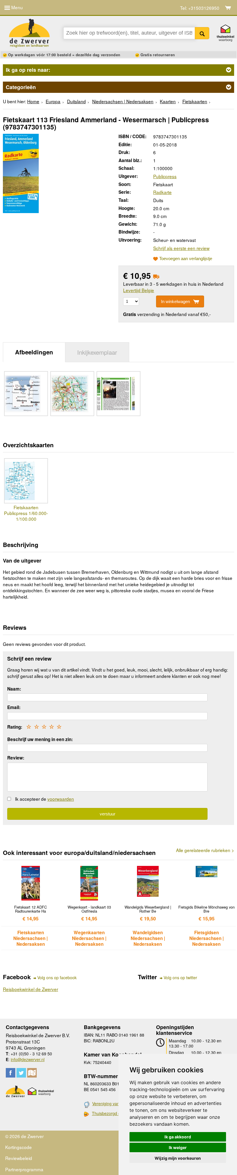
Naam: (14, 689)
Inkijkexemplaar (97, 352)
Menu (16, 7)
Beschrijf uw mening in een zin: (40, 739)
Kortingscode (18, 1147)
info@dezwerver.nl (28, 1059)
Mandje (228, 8)
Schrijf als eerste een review (181, 248)
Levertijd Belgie (138, 290)
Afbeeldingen (34, 352)
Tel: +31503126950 (199, 8)
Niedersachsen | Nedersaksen (122, 101)
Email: (14, 707)
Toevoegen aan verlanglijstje (185, 258)
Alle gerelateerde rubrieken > (205, 850)
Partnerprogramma (24, 1169)
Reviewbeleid (18, 1158)
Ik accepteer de (44, 799)
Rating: (14, 727)
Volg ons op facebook (57, 977)
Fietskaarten (194, 101)
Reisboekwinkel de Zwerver (30, 989)
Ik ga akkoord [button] (177, 1136)
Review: (15, 758)
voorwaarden (60, 799)
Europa (53, 101)
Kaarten (168, 101)
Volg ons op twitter (180, 977)
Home (33, 101)
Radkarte (162, 192)
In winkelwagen (175, 301)
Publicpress (165, 176)
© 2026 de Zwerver (24, 1136)
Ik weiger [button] (178, 1147)
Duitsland (76, 101)
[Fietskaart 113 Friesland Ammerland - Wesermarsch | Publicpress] (21, 172)
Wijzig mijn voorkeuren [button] (178, 1158)
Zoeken (202, 33)
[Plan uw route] (32, 1073)
